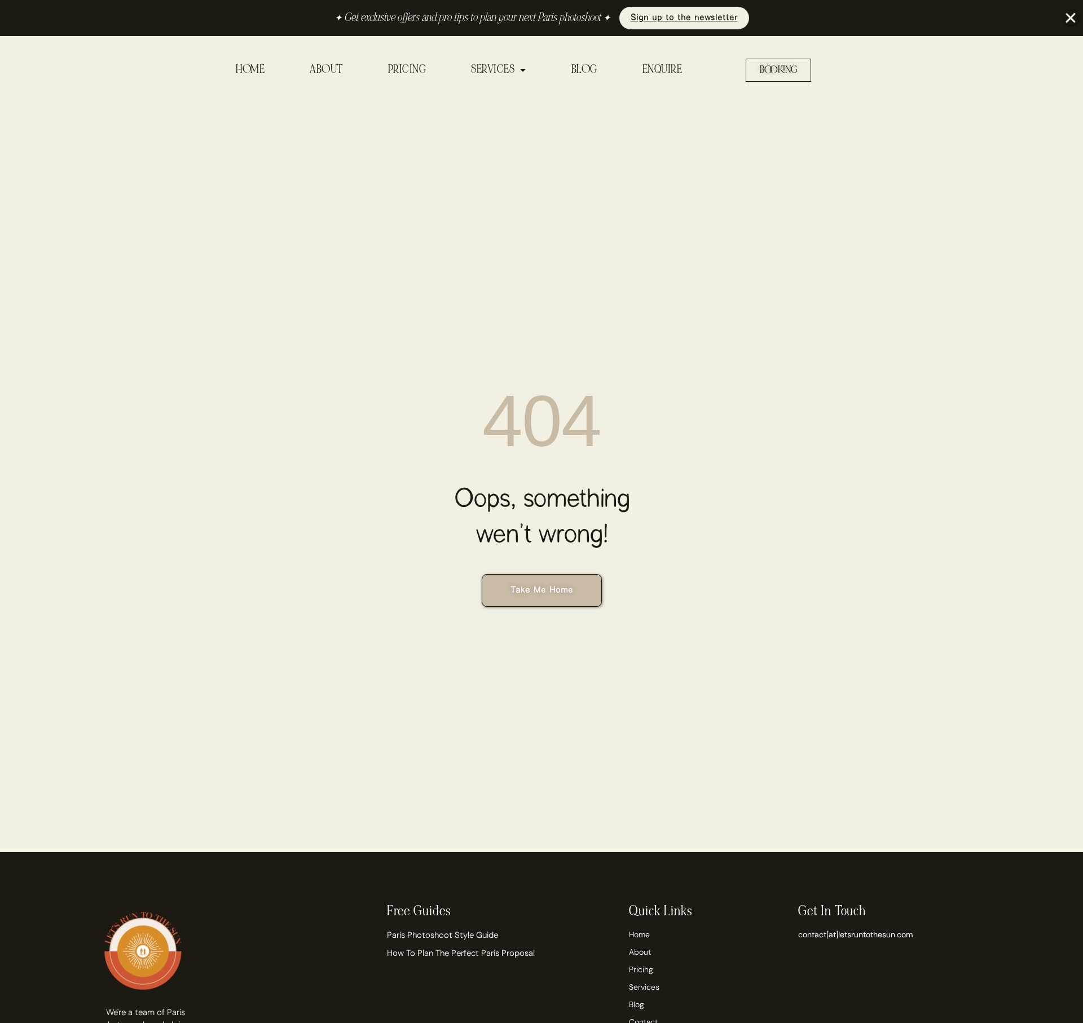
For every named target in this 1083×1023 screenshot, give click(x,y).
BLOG (584, 69)
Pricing (641, 969)
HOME (250, 69)
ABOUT (326, 69)
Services (644, 987)
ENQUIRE (662, 69)
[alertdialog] (541, 18)
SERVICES (492, 69)
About (640, 952)
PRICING (407, 69)
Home (639, 934)
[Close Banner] (1070, 18)
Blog (636, 1004)
